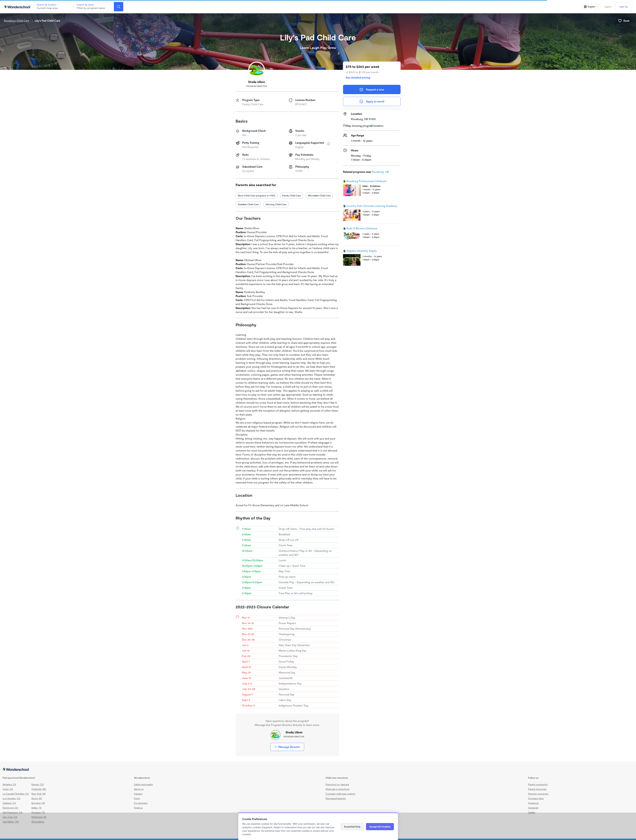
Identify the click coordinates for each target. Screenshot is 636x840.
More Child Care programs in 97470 (256, 195)
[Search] (118, 6)
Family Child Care (291, 195)
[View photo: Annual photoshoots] (320, 275)
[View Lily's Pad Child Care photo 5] (286, 275)
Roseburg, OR (380, 171)
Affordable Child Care (319, 195)
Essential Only (352, 826)
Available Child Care (248, 204)
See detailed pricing (358, 77)
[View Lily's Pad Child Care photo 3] (320, 241)
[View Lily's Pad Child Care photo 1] (251, 241)
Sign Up (624, 6)
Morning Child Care (276, 204)
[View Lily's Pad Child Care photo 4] (251, 275)
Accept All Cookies (380, 826)
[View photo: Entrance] (286, 241)
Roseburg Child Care (16, 20)
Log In (608, 6)
